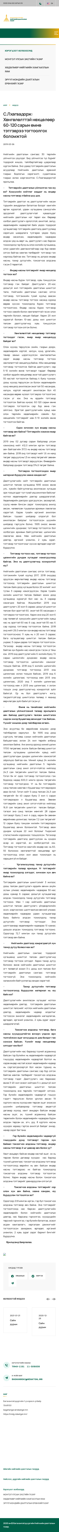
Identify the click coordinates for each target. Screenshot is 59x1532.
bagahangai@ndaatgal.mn (27, 1379)
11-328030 (33, 1366)
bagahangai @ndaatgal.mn (15, 1409)
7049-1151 (18, 1366)
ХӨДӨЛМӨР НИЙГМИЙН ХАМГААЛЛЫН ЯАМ (24, 1499)
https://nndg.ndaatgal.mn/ (15, 1414)
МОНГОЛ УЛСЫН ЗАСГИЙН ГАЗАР (24, 59)
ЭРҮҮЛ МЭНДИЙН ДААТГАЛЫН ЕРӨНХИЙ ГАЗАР (26, 1503)
